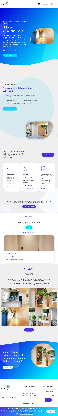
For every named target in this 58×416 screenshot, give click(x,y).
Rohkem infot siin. (26, 413)
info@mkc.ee (48, 391)
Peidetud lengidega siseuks (14, 254)
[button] (39, 4)
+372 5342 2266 (48, 395)
